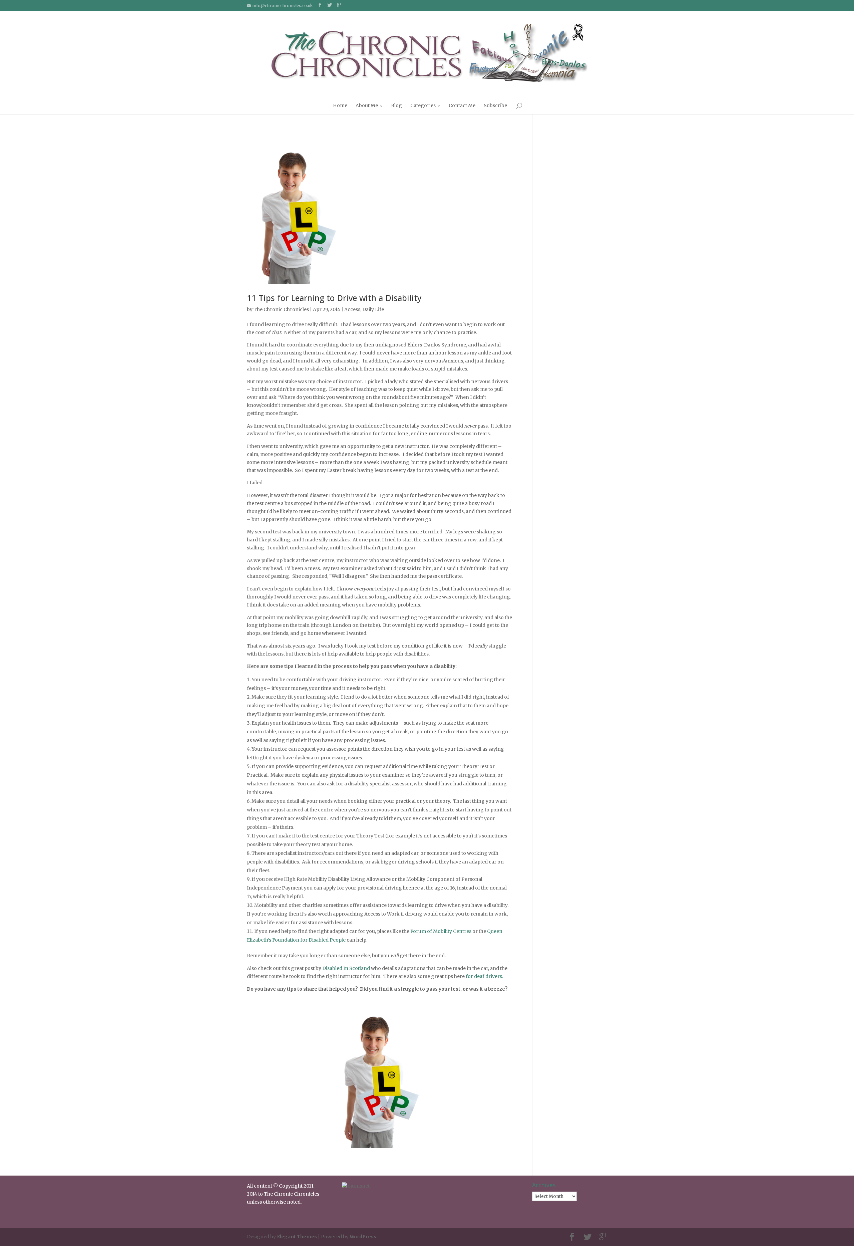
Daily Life (373, 309)
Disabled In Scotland (346, 968)
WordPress (363, 1237)
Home (340, 105)
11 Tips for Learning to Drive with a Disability (334, 298)
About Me (367, 105)
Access (352, 309)
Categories (423, 105)
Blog (396, 105)
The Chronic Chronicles (281, 309)
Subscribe (495, 105)
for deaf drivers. (484, 976)
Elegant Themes (297, 1237)
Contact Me (462, 105)
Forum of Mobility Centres (440, 931)
